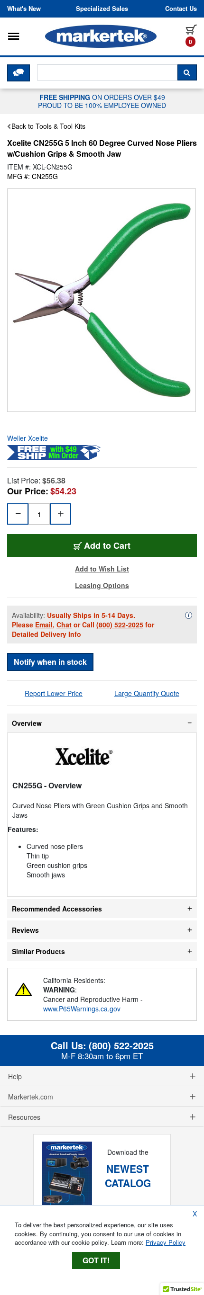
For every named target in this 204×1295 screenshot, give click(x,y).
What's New (24, 8)
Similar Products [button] (38, 951)
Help (15, 1076)
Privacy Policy (165, 1242)
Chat (64, 624)
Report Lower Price (54, 693)
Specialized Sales (102, 8)
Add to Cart (107, 545)
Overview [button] (27, 723)
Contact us (181, 8)
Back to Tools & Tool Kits (48, 126)
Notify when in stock (50, 661)
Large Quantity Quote (146, 693)
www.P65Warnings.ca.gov (82, 1008)
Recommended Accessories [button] (57, 908)
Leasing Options (102, 585)
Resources (24, 1117)
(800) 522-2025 (119, 624)
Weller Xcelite (27, 438)
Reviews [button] (25, 930)
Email (44, 624)
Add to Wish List (102, 568)
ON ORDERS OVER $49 (102, 100)
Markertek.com (30, 1096)
